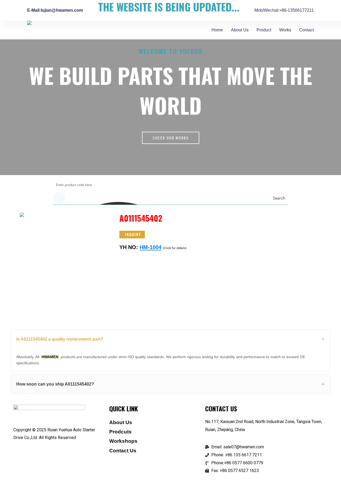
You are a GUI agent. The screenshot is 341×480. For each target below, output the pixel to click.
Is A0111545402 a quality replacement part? (59, 339)
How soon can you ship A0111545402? (55, 384)
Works (285, 30)
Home (217, 30)
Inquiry (133, 234)
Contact (306, 30)
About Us (240, 30)
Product (264, 30)
